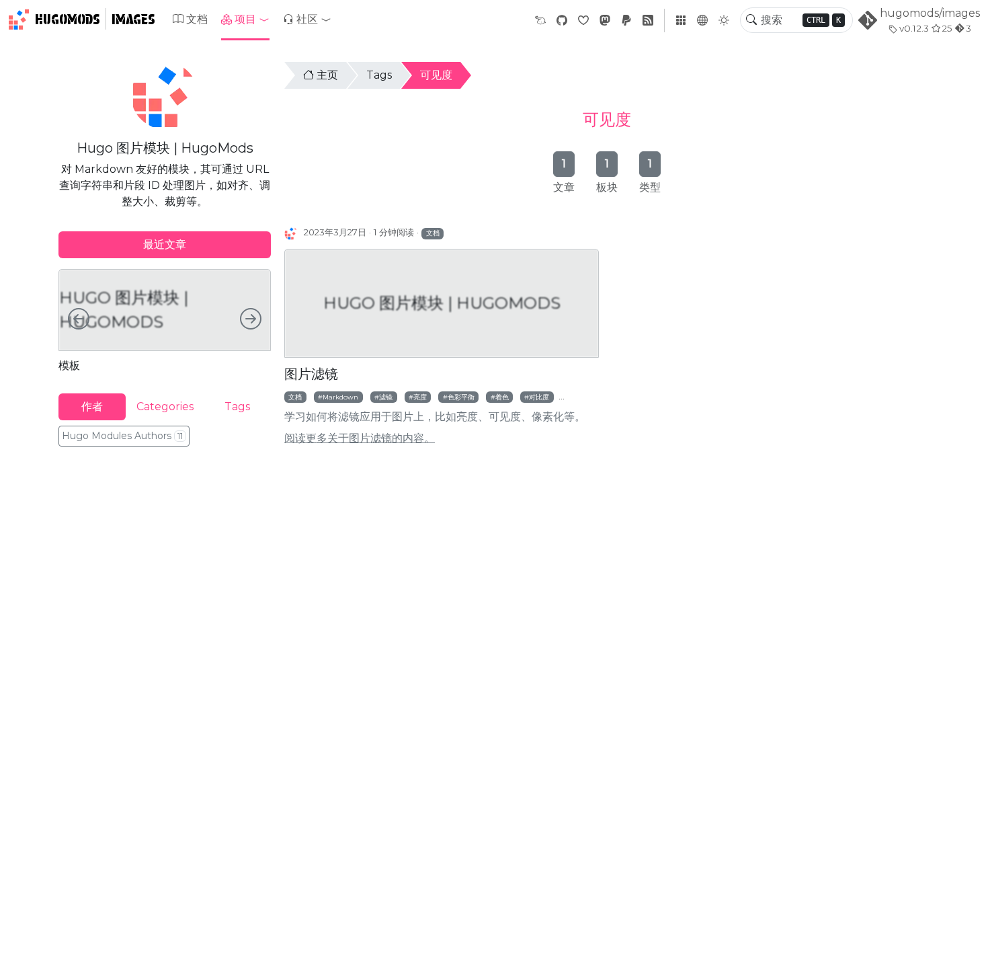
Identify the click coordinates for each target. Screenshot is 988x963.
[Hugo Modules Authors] (291, 233)
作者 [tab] (92, 406)
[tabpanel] (164, 320)
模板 (69, 365)
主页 (327, 75)
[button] (245, 19)
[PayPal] (626, 20)
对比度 (539, 397)
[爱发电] (540, 20)
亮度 (420, 397)
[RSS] (648, 20)
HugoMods (67, 19)
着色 (502, 397)
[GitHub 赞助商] (583, 20)
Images (133, 19)
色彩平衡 (461, 397)
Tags (379, 75)
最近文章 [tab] (164, 244)
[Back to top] (966, 941)
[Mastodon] (605, 20)
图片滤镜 (311, 374)
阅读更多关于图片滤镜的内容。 (359, 438)
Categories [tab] (165, 406)
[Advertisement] (164, 549)
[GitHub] (562, 20)
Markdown (340, 397)
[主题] (724, 20)
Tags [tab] (237, 406)
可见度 (436, 75)
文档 (197, 19)
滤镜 (386, 397)
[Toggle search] (751, 20)
